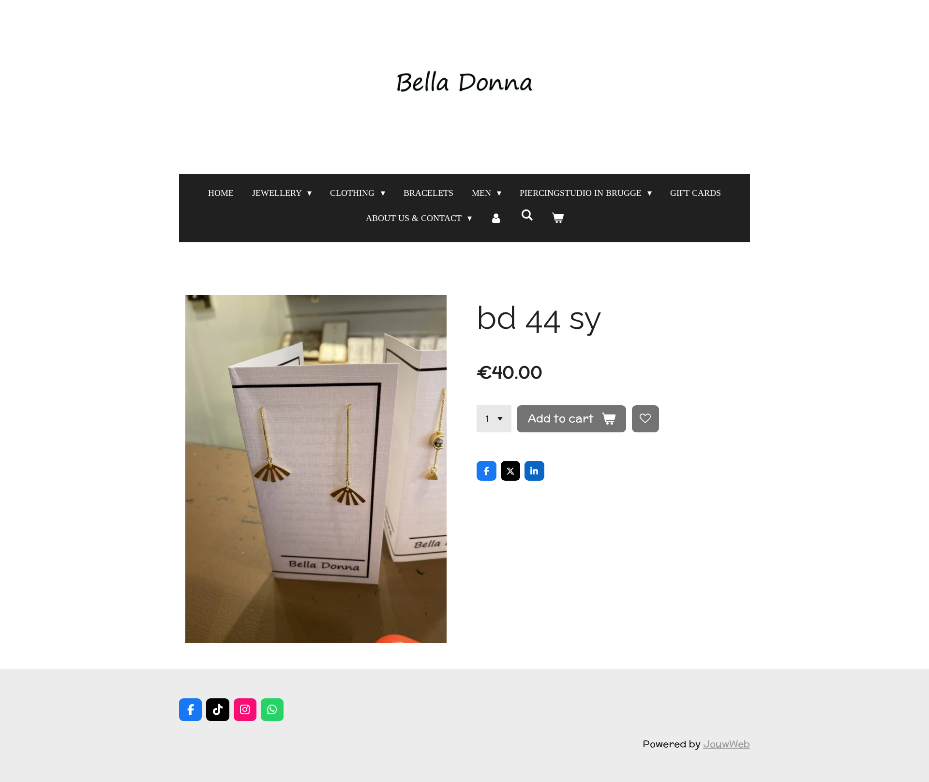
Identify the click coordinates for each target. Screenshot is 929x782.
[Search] (526, 215)
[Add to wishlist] (645, 418)
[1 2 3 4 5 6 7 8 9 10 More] (494, 418)
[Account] (496, 218)
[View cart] (557, 218)
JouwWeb (726, 744)
